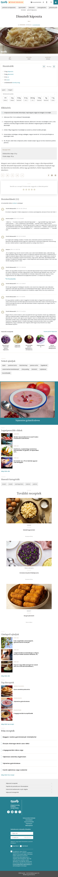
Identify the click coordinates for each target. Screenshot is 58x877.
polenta (35, 484)
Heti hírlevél (25, 846)
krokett (4, 484)
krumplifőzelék (17, 710)
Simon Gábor (29, 622)
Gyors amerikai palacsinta (22, 689)
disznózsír (11, 74)
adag (49, 66)
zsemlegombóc (19, 484)
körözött (34, 369)
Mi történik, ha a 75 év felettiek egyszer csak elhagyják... (25, 461)
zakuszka (31, 7)
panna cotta (34, 365)
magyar (10, 90)
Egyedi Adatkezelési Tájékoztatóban (22, 864)
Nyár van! (16, 446)
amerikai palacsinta (19, 686)
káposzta (10, 71)
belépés (15, 203)
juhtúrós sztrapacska (8, 7)
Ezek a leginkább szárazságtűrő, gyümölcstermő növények (23, 641)
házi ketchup (23, 365)
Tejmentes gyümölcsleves (22, 701)
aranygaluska (42, 7)
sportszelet (22, 7)
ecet (8, 80)
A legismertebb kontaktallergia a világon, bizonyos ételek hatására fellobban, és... (26, 653)
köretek (23, 10)
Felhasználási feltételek (29, 818)
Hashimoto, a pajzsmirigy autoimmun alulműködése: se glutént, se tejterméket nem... (26, 450)
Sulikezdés (16, 434)
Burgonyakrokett (29, 616)
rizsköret (28, 484)
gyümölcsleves (18, 698)
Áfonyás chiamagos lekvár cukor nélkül (16, 743)
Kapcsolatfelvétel (29, 822)
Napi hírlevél (16, 846)
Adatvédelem (29, 820)
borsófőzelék (6, 373)
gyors (3, 90)
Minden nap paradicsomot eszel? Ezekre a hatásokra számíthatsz (26, 437)
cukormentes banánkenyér (10, 369)
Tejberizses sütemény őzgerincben (14, 757)
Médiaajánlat (29, 825)
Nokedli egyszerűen (29, 530)
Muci (29, 21)
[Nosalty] (4, 2)
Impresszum (29, 823)
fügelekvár (44, 365)
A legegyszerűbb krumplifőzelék (23, 713)
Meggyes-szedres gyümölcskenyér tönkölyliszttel (19, 737)
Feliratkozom (28, 837)
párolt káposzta (32, 10)
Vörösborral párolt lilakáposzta (29, 573)
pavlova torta (12, 365)
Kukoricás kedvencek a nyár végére (17, 789)
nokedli (10, 484)
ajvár (3, 365)
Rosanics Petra (29, 536)
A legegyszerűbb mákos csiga (13, 750)
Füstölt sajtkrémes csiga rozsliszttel (15, 770)
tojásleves (43, 369)
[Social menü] (43, 2)
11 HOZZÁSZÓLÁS (36, 24)
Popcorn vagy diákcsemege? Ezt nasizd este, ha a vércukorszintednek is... (26, 665)
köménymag (16, 82)
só (8, 77)
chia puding (25, 369)
